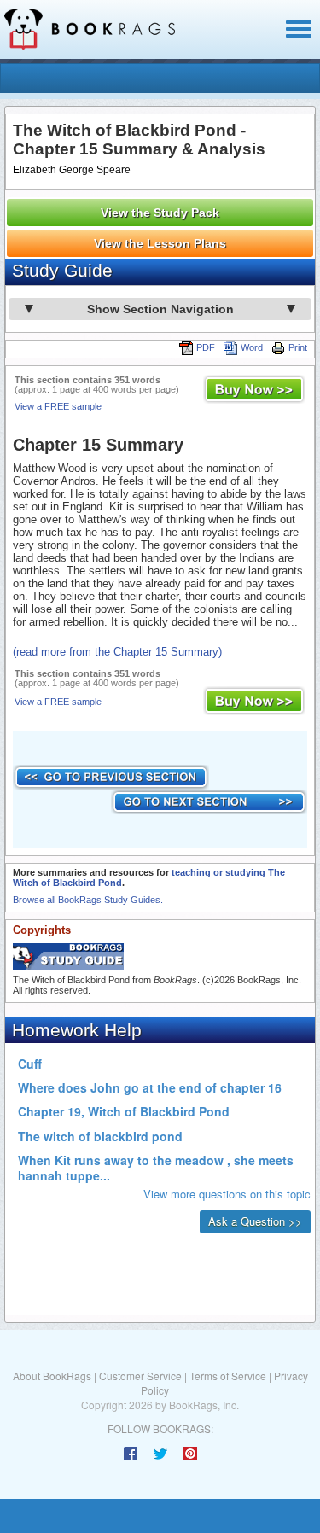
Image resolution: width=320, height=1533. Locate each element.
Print (297, 347)
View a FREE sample (58, 406)
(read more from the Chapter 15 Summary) (117, 651)
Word (252, 347)
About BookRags (52, 1375)
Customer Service (140, 1375)
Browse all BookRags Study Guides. (88, 900)
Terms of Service (227, 1375)
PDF (205, 347)
